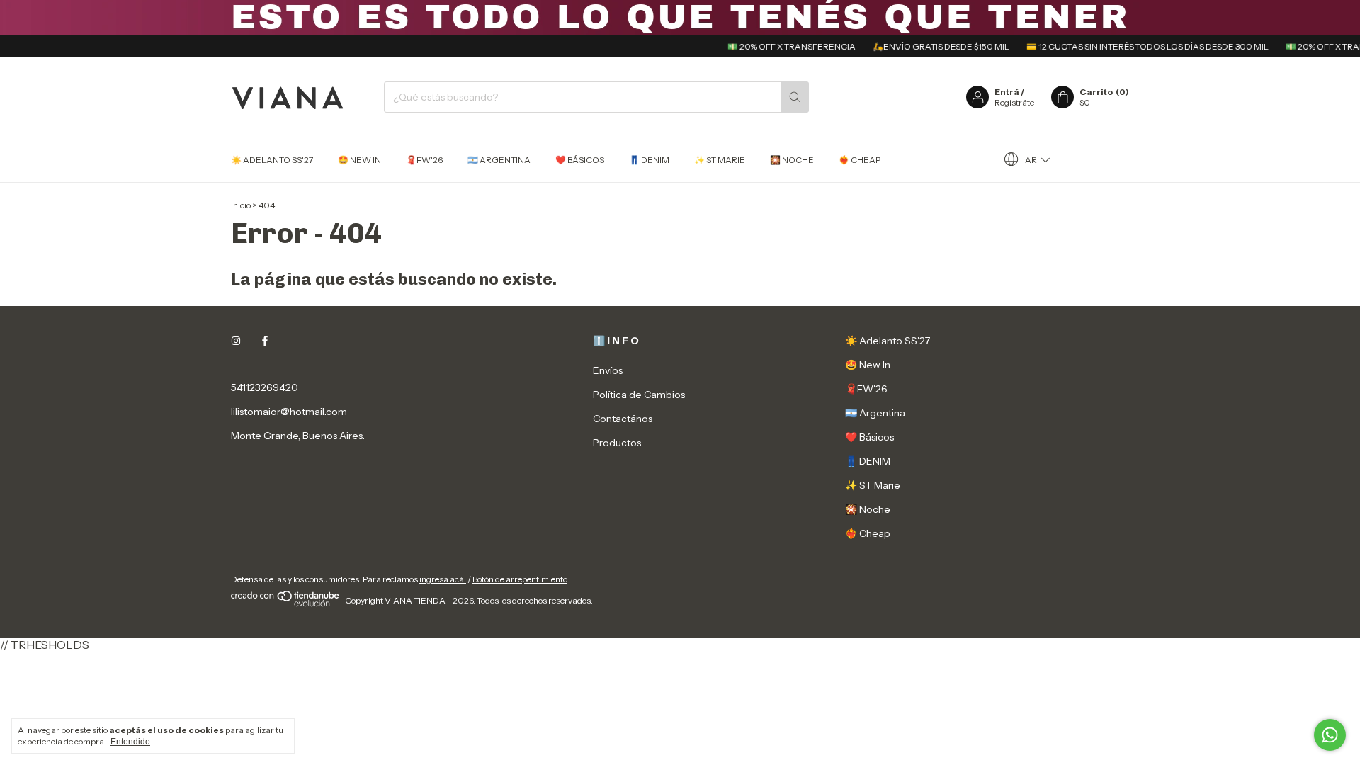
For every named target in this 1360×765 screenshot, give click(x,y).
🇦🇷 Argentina (499, 159)
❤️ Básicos (579, 159)
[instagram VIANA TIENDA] (236, 340)
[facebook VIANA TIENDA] (265, 340)
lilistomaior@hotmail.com (289, 411)
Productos (617, 442)
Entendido (130, 742)
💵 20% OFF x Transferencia (780, 46)
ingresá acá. (442, 579)
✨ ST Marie (719, 159)
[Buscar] (795, 97)
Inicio (241, 205)
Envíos (608, 370)
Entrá (1006, 91)
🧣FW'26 (424, 159)
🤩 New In (359, 159)
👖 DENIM (649, 159)
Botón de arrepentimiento (519, 579)
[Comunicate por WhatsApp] (1330, 735)
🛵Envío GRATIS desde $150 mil (929, 46)
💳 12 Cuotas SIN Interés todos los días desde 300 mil (1136, 46)
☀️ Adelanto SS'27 (272, 159)
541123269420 (264, 387)
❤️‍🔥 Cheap (859, 159)
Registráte (1014, 102)
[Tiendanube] (286, 604)
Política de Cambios (639, 394)
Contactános (622, 418)
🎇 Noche (792, 159)
